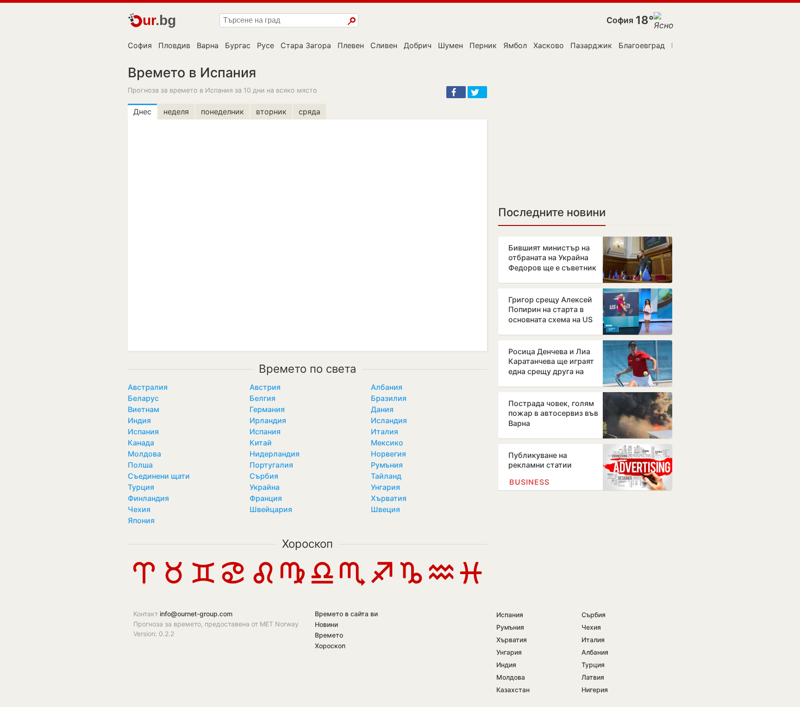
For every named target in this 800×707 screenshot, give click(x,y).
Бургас (237, 45)
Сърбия (264, 476)
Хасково (548, 45)
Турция (141, 487)
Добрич (417, 45)
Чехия (139, 509)
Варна (208, 45)
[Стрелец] (381, 583)
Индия (139, 420)
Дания (382, 409)
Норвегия (388, 453)
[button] (456, 92)
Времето (329, 635)
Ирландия (268, 420)
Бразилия (388, 398)
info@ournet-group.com (196, 614)
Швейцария (271, 509)
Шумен (450, 45)
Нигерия (594, 690)
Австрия (265, 387)
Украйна (265, 487)
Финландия (148, 498)
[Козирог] (411, 583)
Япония (141, 520)
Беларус (143, 398)
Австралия (148, 387)
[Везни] (322, 583)
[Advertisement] (585, 129)
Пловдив (174, 45)
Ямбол (515, 45)
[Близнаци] (203, 583)
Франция (266, 498)
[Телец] (173, 583)
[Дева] (292, 583)
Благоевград (642, 45)
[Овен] (144, 583)
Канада (141, 442)
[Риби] (470, 583)
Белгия (262, 398)
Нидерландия (275, 453)
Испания (143, 431)
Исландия (389, 420)
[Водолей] (441, 583)
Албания (386, 387)
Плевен (351, 45)
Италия (384, 431)
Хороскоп (307, 544)
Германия (267, 409)
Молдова (144, 453)
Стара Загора (306, 45)
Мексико (387, 442)
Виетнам (143, 409)
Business (529, 482)
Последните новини (552, 212)
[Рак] (232, 583)
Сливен (383, 45)
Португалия (271, 464)
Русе (265, 45)
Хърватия (388, 498)
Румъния (387, 464)
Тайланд (386, 476)
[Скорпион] (351, 583)
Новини (326, 624)
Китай (261, 442)
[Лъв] (263, 583)
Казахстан (513, 690)
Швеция (385, 509)
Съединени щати (159, 476)
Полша (140, 464)
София (619, 20)
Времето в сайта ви (346, 614)
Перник (483, 45)
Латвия (592, 677)
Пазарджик (591, 45)
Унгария (385, 487)
